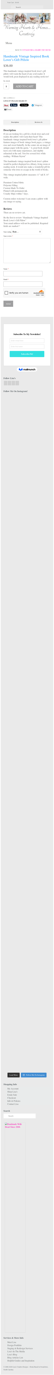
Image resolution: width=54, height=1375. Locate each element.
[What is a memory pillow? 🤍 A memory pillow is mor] (14, 833)
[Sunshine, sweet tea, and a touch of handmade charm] (14, 708)
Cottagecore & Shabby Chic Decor (36, 50)
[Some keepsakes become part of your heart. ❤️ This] (39, 560)
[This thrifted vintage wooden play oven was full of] (39, 993)
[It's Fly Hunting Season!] (39, 743)
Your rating (7, 232)
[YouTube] (13, 383)
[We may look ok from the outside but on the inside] (39, 466)
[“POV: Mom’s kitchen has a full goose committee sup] (14, 1037)
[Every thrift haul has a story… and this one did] (14, 768)
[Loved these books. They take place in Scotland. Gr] (14, 529)
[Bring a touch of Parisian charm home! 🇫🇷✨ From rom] (39, 898)
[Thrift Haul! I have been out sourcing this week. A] (14, 982)
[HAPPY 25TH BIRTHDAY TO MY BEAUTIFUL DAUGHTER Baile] (39, 405)
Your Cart (13, 2)
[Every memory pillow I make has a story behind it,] (39, 637)
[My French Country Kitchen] (14, 601)
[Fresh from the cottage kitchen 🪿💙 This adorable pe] (39, 1045)
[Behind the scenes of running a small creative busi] (14, 428)
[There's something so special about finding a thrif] (39, 834)
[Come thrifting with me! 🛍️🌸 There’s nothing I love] (14, 492)
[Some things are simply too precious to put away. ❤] (14, 919)
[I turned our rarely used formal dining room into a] (39, 708)
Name (6, 269)
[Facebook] (5, 383)
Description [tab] (15, 122)
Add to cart (25, 86)
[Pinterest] (17, 383)
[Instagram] (9, 383)
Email (6, 279)
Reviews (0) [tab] (39, 122)
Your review (8, 236)
